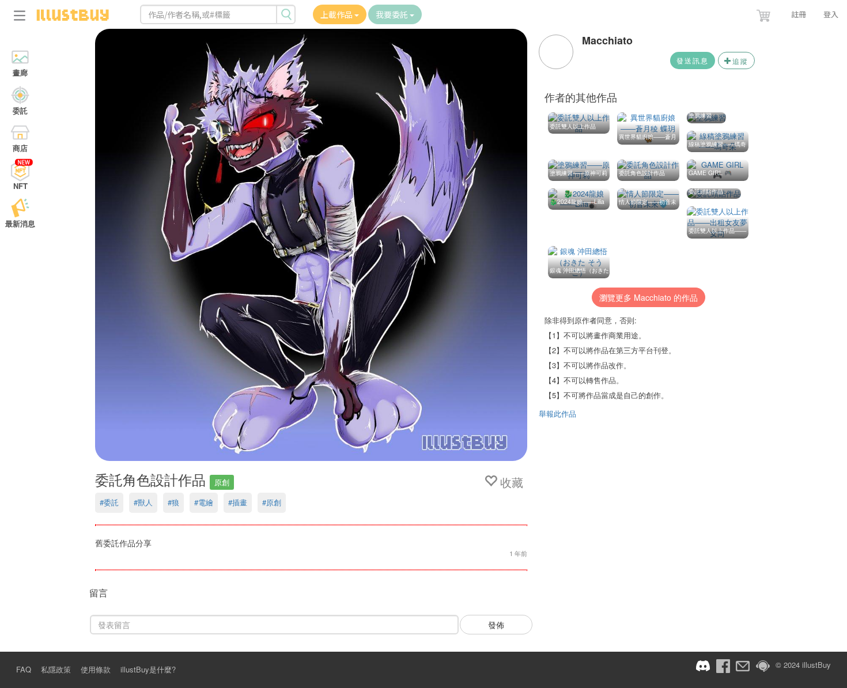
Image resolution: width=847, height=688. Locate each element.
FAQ (23, 669)
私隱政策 (56, 669)
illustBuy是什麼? (148, 669)
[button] (764, 13)
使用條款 (96, 669)
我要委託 (393, 14)
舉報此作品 (557, 413)
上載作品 (337, 14)
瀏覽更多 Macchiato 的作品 (648, 297)
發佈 (496, 624)
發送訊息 (692, 60)
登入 (830, 14)
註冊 (798, 14)
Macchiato (607, 40)
